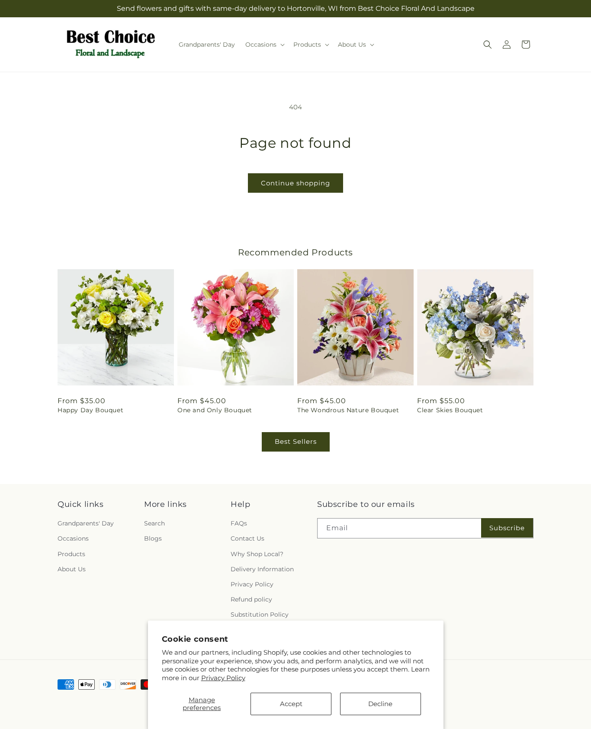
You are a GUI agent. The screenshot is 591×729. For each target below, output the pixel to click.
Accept (291, 704)
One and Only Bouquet (214, 410)
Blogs (153, 538)
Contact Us (247, 538)
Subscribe (507, 528)
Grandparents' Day (86, 523)
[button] (264, 44)
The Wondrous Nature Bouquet (348, 410)
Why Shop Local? (257, 554)
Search (154, 523)
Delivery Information (262, 569)
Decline (380, 704)
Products (71, 554)
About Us (72, 569)
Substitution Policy (260, 614)
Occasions (73, 538)
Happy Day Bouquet (90, 410)
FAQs (239, 523)
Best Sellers (296, 441)
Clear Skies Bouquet (450, 410)
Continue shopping (295, 183)
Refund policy (251, 599)
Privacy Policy (223, 678)
